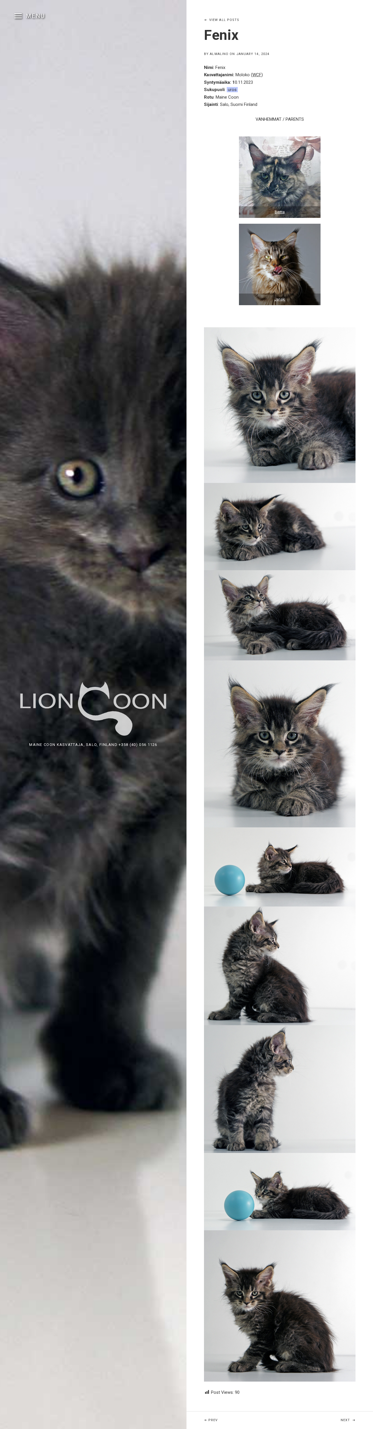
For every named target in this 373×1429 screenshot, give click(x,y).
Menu (35, 16)
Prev (227, 1420)
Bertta (280, 212)
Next (357, 1420)
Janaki (280, 299)
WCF (256, 74)
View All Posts (224, 20)
